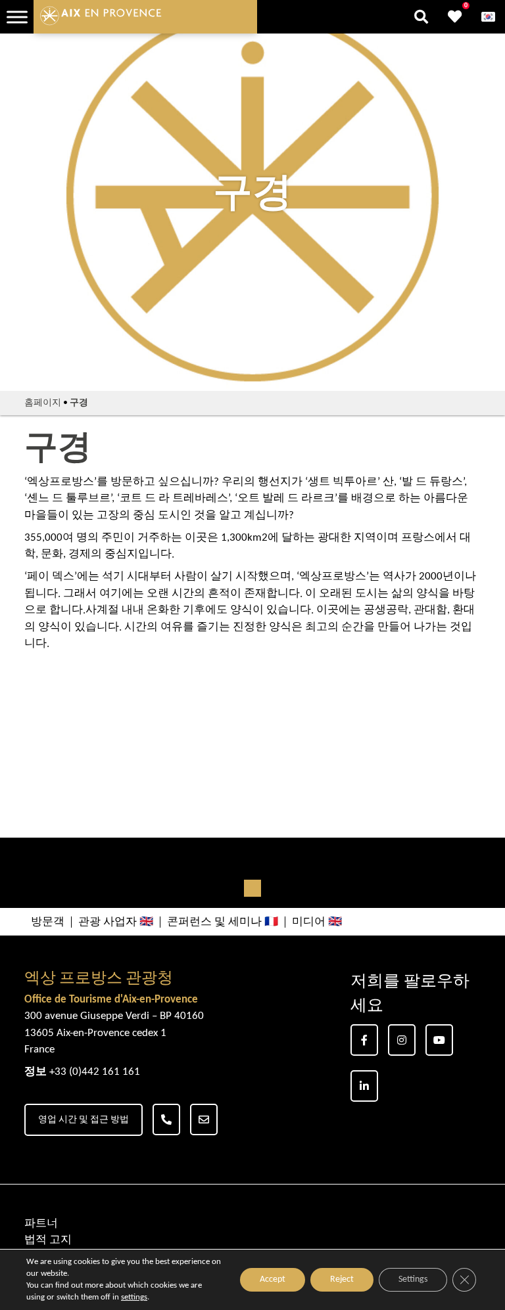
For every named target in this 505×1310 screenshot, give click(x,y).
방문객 (47, 922)
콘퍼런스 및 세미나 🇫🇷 (222, 922)
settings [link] (134, 1297)
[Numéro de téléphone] (166, 1119)
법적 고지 (48, 1240)
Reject (342, 1279)
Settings (412, 1279)
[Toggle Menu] (17, 17)
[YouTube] (439, 1040)
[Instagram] (402, 1040)
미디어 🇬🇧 (317, 922)
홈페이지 (42, 403)
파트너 (41, 1223)
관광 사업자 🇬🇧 (115, 922)
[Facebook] (364, 1040)
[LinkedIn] (364, 1086)
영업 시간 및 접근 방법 (83, 1120)
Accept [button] (272, 1279)
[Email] (204, 1119)
